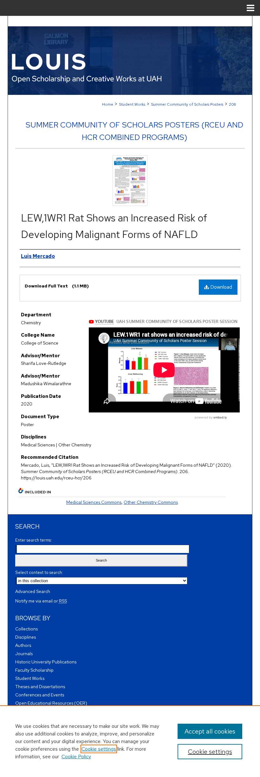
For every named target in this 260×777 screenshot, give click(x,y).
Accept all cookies (210, 731)
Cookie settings (98, 749)
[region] (130, 741)
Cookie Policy (76, 756)
